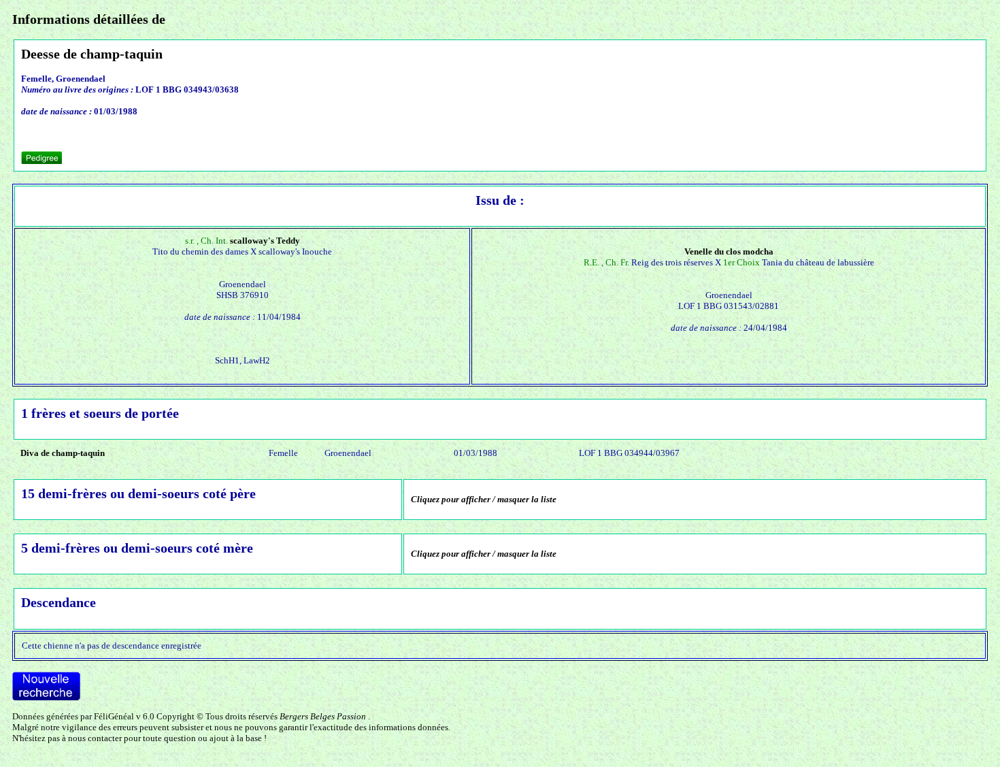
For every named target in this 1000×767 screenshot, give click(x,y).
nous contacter (95, 738)
